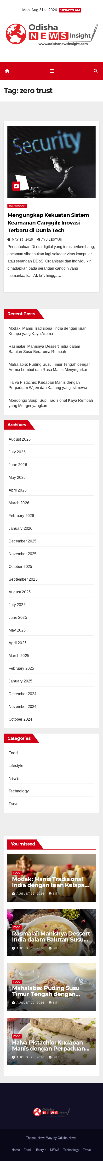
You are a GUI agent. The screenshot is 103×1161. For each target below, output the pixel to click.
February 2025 (21, 668)
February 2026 (21, 516)
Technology (17, 205)
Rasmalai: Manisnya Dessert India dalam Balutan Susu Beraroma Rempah (51, 939)
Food (13, 753)
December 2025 (23, 541)
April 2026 (18, 490)
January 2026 (20, 528)
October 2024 (20, 719)
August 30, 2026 (31, 948)
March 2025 (19, 656)
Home (16, 1150)
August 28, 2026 (31, 1057)
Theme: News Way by (42, 1138)
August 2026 (20, 439)
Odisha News (67, 1138)
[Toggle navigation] (52, 71)
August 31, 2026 (31, 893)
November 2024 (23, 707)
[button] (95, 71)
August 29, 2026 (31, 1002)
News (14, 778)
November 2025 (23, 554)
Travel (14, 804)
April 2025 (18, 643)
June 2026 (18, 465)
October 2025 (20, 567)
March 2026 (19, 503)
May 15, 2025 (23, 239)
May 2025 (17, 630)
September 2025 (23, 579)
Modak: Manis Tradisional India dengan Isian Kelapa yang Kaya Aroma (48, 884)
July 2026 (17, 452)
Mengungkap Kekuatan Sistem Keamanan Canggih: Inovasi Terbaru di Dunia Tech (48, 223)
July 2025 (17, 605)
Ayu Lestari (51, 239)
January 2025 (20, 681)
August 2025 (20, 592)
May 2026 (17, 477)
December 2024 (23, 694)
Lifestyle (16, 766)
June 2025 (18, 617)
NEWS (54, 1150)
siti (56, 893)
